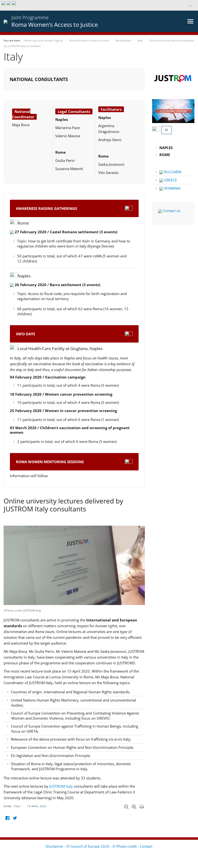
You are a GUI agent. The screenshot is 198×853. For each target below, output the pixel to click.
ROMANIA (171, 188)
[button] (99, 5)
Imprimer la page (142, 805)
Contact (146, 846)
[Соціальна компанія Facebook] (7, 818)
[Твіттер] (15, 818)
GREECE (170, 180)
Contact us (171, 210)
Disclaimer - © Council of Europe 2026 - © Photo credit (92, 846)
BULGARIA (172, 171)
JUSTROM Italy (61, 786)
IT (166, 130)
